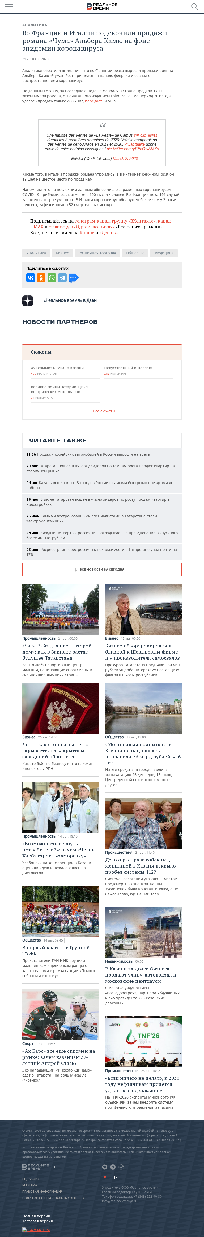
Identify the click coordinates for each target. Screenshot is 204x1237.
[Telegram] (62, 277)
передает (93, 100)
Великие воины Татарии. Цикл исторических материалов (59, 392)
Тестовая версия (37, 1220)
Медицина (164, 252)
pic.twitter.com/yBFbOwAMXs (133, 148)
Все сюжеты (104, 410)
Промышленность (39, 638)
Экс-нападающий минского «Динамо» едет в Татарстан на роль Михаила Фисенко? (58, 1065)
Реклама (29, 1185)
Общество (135, 252)
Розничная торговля (97, 252)
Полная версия (36, 1215)
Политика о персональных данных (53, 1198)
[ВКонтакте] (30, 277)
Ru (106, 1177)
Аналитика (34, 25)
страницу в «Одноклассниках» (82, 227)
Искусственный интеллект (128, 370)
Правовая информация (42, 1192)
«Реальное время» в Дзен (70, 300)
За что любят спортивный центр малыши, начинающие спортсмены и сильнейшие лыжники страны (57, 660)
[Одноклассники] (41, 277)
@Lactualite (134, 144)
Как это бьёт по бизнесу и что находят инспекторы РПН (57, 756)
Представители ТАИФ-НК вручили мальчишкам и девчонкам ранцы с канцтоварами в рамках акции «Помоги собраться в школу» (58, 961)
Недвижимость (119, 961)
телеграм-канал (92, 221)
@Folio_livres (146, 135)
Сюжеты (41, 352)
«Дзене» (108, 233)
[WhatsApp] (52, 277)
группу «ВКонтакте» (134, 221)
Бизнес (62, 252)
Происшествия (119, 852)
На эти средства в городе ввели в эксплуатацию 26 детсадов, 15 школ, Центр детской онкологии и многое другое (143, 764)
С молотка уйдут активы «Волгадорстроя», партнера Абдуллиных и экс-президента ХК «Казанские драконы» (142, 985)
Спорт (27, 1044)
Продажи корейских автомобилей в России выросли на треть (88, 454)
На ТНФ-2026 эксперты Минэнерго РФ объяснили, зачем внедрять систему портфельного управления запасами (142, 1092)
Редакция (31, 1179)
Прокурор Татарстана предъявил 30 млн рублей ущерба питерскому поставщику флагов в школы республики (142, 660)
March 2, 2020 (125, 158)
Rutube (87, 233)
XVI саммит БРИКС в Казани (57, 370)
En (115, 1177)
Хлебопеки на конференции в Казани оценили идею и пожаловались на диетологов (59, 857)
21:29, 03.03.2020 (35, 59)
